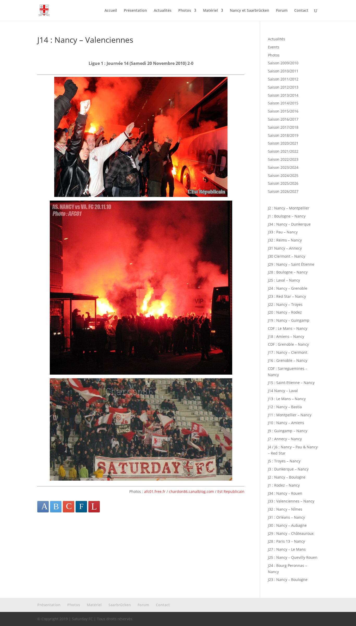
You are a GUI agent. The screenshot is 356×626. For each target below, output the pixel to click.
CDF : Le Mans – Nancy (287, 328)
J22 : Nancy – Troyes (285, 304)
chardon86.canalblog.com (191, 491)
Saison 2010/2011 (283, 71)
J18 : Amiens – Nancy (286, 336)
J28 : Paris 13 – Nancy (286, 541)
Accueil (111, 11)
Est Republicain (230, 491)
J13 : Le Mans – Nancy (287, 398)
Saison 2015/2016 (283, 111)
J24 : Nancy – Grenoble (287, 288)
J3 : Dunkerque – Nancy (288, 469)
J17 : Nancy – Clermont (287, 352)
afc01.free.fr (154, 491)
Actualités (162, 11)
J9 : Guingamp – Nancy (287, 430)
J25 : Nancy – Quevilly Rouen (292, 557)
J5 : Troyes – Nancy (284, 460)
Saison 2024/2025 (283, 175)
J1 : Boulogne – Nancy (286, 216)
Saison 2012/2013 (283, 87)
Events (273, 47)
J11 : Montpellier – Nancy (289, 414)
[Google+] (68, 506)
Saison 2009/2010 (283, 62)
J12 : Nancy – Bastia (285, 406)
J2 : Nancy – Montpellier (288, 208)
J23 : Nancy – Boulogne (288, 579)
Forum (281, 11)
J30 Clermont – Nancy (286, 256)
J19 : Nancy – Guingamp (288, 320)
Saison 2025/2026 (283, 183)
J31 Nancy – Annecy (285, 248)
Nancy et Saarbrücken (249, 11)
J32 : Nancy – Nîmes (285, 509)
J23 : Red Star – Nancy (287, 296)
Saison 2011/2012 (283, 79)
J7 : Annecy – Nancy (285, 438)
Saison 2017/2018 (283, 127)
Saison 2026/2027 (283, 191)
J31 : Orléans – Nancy (286, 517)
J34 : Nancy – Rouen (285, 493)
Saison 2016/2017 (283, 119)
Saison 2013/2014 (283, 95)
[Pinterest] (94, 506)
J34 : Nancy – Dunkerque (289, 224)
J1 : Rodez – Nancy (284, 485)
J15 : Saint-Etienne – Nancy (291, 382)
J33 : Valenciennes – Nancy (291, 501)
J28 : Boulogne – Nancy (288, 272)
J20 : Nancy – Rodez (285, 312)
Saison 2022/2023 (283, 159)
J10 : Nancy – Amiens (286, 422)
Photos (184, 11)
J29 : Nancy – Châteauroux (291, 533)
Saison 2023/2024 (283, 167)
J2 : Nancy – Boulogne (286, 477)
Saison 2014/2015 (283, 103)
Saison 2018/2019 (283, 135)
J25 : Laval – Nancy (284, 280)
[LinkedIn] (81, 506)
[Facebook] (43, 506)
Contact (301, 11)
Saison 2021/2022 (283, 151)
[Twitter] (56, 506)
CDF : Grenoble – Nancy (288, 344)
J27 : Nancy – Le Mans (287, 549)
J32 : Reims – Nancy (285, 240)
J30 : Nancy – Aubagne (287, 525)
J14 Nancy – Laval (283, 390)
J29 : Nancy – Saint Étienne (291, 264)
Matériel (210, 11)
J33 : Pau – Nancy (283, 232)
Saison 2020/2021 (283, 143)
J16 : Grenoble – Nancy (287, 360)
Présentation (135, 11)
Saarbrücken (119, 604)
